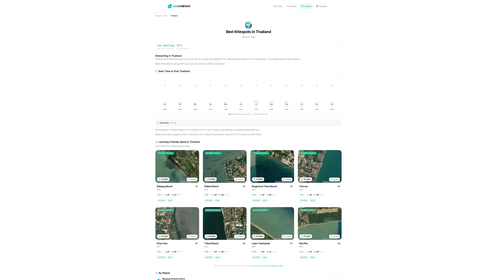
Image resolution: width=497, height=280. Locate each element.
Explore (158, 16)
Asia (166, 16)
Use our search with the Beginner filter (267, 266)
